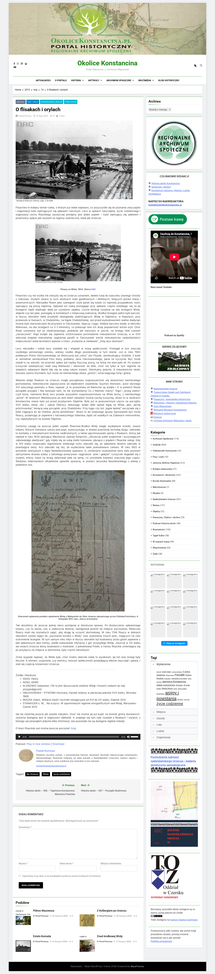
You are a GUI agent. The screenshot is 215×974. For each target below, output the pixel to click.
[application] (78, 737)
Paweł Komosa (25, 115)
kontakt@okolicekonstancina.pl (51, 766)
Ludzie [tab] (160, 731)
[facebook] (14, 64)
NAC (93, 289)
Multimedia (144, 80)
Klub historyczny (168, 80)
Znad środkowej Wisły (110, 936)
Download (58, 743)
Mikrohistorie (159, 487)
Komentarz (25, 827)
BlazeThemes (137, 966)
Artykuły (93, 80)
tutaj (73, 728)
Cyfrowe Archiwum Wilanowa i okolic (173, 420)
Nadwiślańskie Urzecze (51, 102)
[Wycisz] (128, 736)
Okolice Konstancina (107, 63)
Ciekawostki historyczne (165, 450)
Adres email (66, 863)
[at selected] (22, 64)
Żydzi (155, 554)
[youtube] (15, 67)
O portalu (61, 80)
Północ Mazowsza (43, 910)
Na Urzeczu (32, 774)
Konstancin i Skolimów (164, 475)
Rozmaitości (159, 529)
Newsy (156, 505)
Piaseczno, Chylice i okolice (166, 517)
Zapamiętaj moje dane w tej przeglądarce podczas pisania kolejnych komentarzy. (61, 876)
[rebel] (26, 64)
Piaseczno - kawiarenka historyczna (172, 399)
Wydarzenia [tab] (163, 664)
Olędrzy (156, 511)
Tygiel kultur (70, 102)
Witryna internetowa (110, 863)
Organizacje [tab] (163, 737)
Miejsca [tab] (160, 711)
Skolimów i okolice (161, 187)
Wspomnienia (159, 547)
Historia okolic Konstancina (165, 183)
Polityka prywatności (161, 941)
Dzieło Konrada (42, 936)
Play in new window (38, 743)
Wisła (46, 774)
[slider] (135, 736)
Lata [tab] (159, 724)
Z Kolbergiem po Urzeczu (111, 910)
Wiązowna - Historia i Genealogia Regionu (175, 402)
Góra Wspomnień (162, 406)
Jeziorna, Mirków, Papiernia (166, 463)
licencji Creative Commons (184, 919)
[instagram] (18, 64)
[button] (158, 581)
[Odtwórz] (19, 736)
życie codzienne (61, 774)
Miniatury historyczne (165, 413)
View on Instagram (175, 643)
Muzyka (156, 493)
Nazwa (23, 863)
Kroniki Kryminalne (162, 481)
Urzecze (158, 417)
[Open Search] (201, 65)
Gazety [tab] (160, 718)
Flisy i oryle (32, 102)
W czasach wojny (161, 541)
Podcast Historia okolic (164, 523)
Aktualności (43, 80)
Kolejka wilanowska (162, 469)
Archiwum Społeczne (118, 80)
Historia (76, 80)
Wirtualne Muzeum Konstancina (170, 409)
